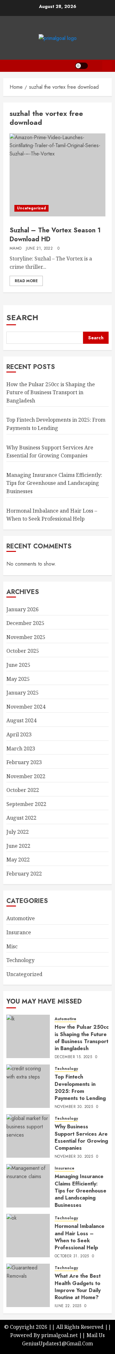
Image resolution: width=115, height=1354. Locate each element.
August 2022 (21, 817)
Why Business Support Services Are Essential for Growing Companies (81, 1137)
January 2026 (22, 609)
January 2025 (22, 692)
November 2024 (25, 706)
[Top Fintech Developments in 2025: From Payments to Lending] (28, 1086)
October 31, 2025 (72, 1256)
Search (22, 317)
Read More (26, 281)
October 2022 (22, 790)
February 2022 (24, 873)
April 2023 (19, 734)
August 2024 (21, 720)
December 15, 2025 (73, 1057)
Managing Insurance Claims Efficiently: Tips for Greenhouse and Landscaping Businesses (54, 483)
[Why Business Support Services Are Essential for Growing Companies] (28, 1136)
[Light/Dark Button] (81, 66)
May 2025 (18, 678)
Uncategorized (31, 208)
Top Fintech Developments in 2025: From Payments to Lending (80, 1087)
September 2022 (26, 804)
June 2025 (18, 664)
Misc (12, 946)
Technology (20, 960)
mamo (15, 248)
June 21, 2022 (39, 248)
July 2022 (17, 831)
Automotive (20, 918)
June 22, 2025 (68, 1306)
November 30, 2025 (74, 1107)
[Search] (95, 66)
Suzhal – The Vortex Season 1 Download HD (55, 235)
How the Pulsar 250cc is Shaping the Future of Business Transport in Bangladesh (50, 392)
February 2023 (24, 762)
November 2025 (25, 637)
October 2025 (22, 650)
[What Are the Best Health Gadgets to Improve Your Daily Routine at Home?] (28, 1285)
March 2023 (20, 748)
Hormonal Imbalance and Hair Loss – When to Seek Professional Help (79, 1236)
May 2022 (18, 859)
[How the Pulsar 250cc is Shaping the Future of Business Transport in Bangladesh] (28, 1036)
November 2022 (25, 776)
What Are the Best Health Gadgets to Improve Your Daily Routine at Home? (78, 1286)
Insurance (18, 932)
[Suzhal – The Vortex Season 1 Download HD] (57, 174)
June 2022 (18, 845)
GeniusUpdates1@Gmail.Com (57, 1343)
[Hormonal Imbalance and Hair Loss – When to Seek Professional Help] (28, 1235)
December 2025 (25, 623)
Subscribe (107, 66)
